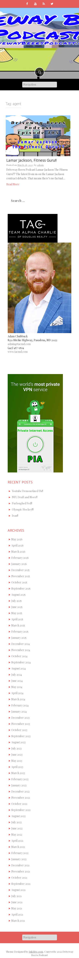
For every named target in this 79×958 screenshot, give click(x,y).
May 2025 (16, 613)
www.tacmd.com (18, 351)
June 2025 (16, 607)
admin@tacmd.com (19, 344)
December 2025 (20, 570)
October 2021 (19, 877)
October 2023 (19, 730)
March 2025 (18, 625)
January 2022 (18, 859)
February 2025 (19, 631)
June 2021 (16, 902)
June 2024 (17, 681)
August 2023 (18, 742)
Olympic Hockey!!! (23, 509)
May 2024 (16, 687)
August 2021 (18, 890)
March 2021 (18, 920)
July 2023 (16, 748)
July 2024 (16, 674)
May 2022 (16, 834)
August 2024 (18, 668)
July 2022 (16, 822)
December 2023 (20, 717)
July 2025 (16, 601)
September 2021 (20, 884)
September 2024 (21, 662)
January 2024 (19, 711)
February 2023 (19, 779)
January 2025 (18, 637)
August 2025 (18, 594)
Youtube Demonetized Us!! (27, 491)
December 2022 (20, 791)
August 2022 (18, 816)
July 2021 (16, 896)
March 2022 (18, 847)
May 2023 (16, 761)
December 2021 (20, 865)
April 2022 (17, 840)
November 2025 (20, 576)
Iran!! (15, 515)
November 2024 (20, 650)
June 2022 (16, 828)
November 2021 (20, 871)
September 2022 (20, 810)
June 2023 (16, 754)
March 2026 (18, 551)
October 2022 (19, 804)
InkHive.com (36, 951)
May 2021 (16, 908)
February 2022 (19, 853)
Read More (12, 184)
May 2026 (16, 539)
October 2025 (19, 582)
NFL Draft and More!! (24, 497)
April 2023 (17, 767)
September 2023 (20, 736)
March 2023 (18, 773)
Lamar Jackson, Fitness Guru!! (31, 160)
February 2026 (20, 558)
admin (40, 164)
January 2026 (19, 564)
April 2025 (17, 619)
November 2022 (20, 797)
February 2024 (20, 705)
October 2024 (19, 656)
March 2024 (18, 699)
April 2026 (17, 545)
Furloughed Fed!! (22, 503)
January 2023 (18, 785)
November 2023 (20, 724)
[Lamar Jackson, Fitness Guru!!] (38, 135)
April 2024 (17, 693)
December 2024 (20, 644)
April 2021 (17, 914)
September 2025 (20, 588)
